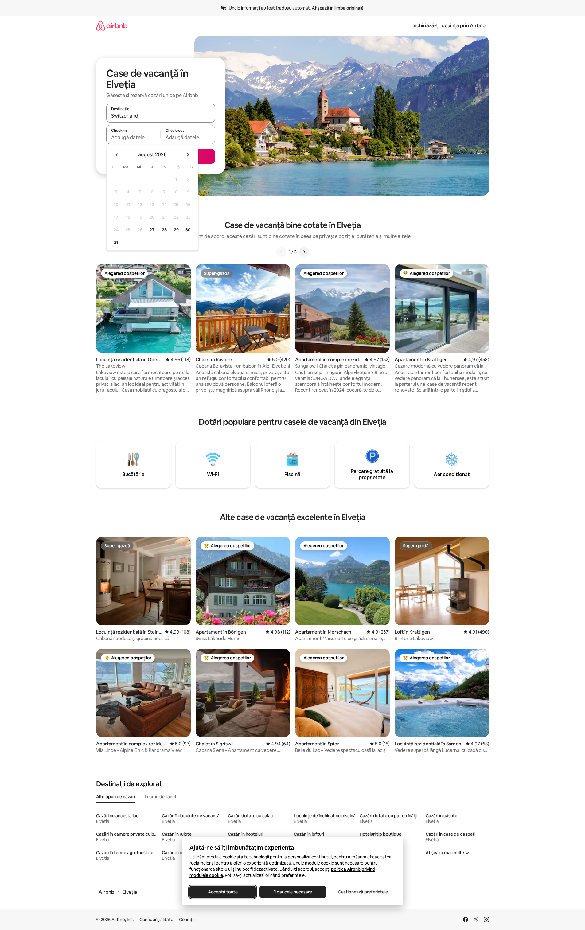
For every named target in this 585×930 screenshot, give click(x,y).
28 (164, 230)
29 (176, 230)
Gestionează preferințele (362, 892)
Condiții (186, 919)
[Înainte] (304, 252)
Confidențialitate (156, 919)
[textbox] (133, 137)
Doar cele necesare (292, 892)
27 (152, 230)
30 (188, 230)
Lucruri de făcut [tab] (161, 796)
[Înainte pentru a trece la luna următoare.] (187, 155)
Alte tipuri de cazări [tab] (115, 796)
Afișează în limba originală (338, 8)
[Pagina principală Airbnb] (111, 25)
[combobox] (160, 115)
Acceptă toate (222, 892)
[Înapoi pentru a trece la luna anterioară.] (117, 155)
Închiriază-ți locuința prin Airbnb (449, 25)
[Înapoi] (281, 252)
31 (116, 242)
